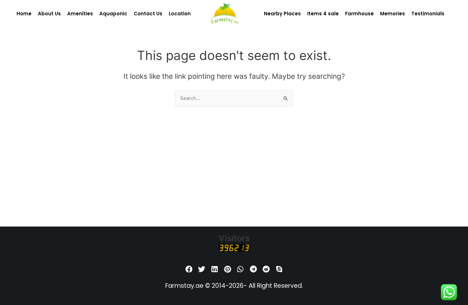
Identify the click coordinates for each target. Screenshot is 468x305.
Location (180, 13)
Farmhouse (359, 13)
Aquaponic (113, 13)
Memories (392, 13)
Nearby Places (282, 13)
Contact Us (148, 13)
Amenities (80, 13)
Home (24, 13)
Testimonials (427, 13)
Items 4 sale (323, 13)
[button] (188, 269)
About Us (49, 13)
